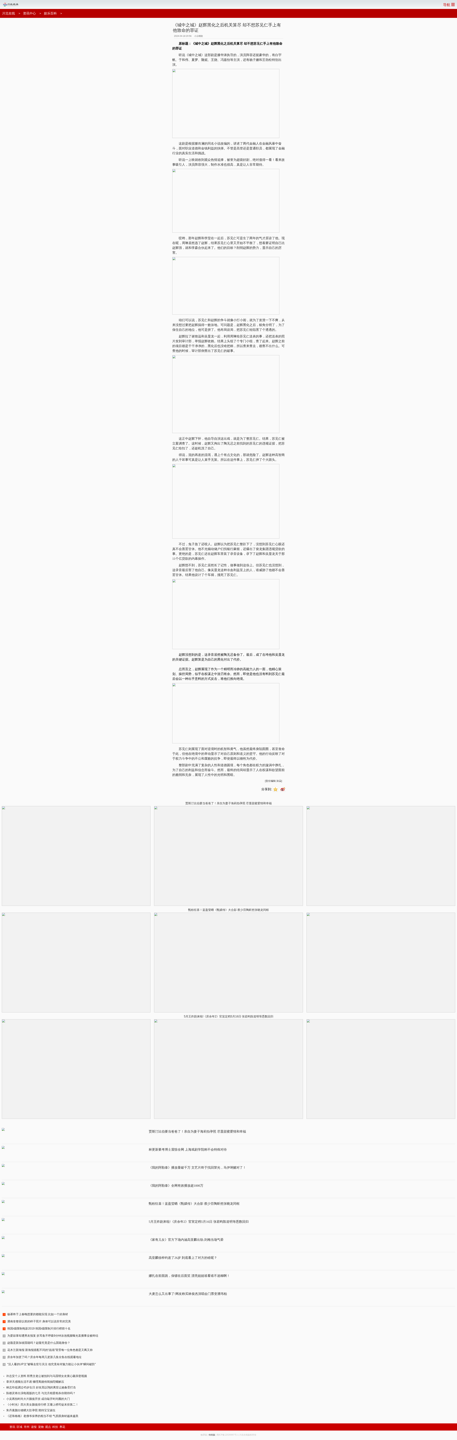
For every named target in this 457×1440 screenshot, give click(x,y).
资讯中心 (29, 13)
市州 (26, 1426)
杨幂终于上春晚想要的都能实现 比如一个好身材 (37, 1314)
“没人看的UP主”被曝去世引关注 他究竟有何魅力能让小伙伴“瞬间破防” (51, 1364)
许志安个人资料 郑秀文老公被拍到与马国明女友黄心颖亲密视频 (46, 1376)
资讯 (12, 1426)
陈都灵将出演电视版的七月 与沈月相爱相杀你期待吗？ (41, 1393)
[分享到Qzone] (276, 789)
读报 (34, 1426)
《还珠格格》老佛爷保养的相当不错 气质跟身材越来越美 (42, 1416)
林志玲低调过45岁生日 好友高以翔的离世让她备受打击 (41, 1387)
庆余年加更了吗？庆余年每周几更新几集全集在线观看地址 (44, 1357)
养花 (62, 1426)
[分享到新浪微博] (283, 789)
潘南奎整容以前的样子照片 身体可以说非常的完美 (39, 1321)
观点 (48, 1426)
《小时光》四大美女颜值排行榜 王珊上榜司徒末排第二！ (42, 1404)
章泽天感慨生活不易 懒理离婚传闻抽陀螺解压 (35, 1381)
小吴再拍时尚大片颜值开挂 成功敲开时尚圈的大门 (38, 1398)
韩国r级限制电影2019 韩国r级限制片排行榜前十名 (39, 1328)
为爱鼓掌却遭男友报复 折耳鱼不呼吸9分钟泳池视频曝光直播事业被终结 (52, 1335)
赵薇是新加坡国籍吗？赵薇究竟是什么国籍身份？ (38, 1342)
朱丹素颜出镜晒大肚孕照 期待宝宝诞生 (31, 1410)
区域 (19, 1426)
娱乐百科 (50, 13)
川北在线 (8, 13)
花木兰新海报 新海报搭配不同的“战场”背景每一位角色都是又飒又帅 (50, 1349)
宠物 (41, 1426)
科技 (55, 1426)
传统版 (212, 1435)
